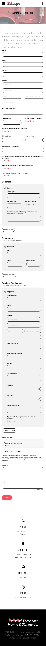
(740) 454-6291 (23, 531)
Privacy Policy (19, 632)
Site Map (19, 635)
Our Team (23, 577)
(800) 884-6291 (23, 534)
